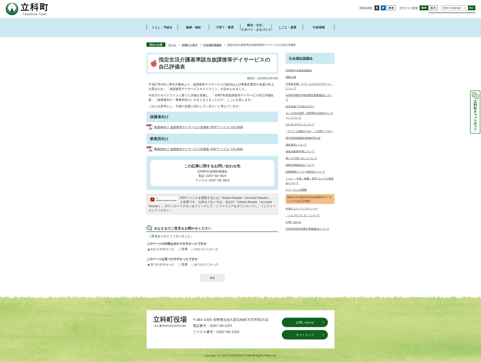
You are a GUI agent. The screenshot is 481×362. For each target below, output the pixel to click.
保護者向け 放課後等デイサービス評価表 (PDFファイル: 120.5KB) (198, 127)
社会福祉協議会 (212, 44)
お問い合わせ (305, 322)
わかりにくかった (206, 249)
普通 (185, 249)
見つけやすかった (163, 264)
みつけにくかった (206, 264)
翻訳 (471, 7)
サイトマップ (305, 335)
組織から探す (190, 44)
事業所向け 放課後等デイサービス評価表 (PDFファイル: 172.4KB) (198, 149)
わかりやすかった (163, 249)
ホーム (172, 44)
